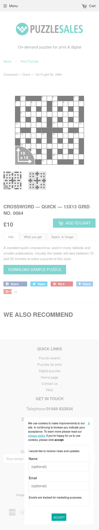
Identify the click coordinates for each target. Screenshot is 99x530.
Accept (59, 517)
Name (33, 458)
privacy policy (36, 435)
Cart (92, 5)
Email (33, 478)
